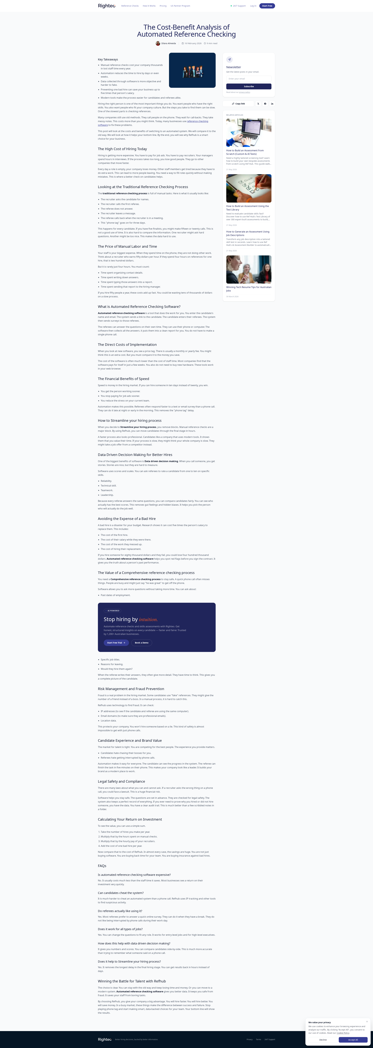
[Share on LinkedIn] (272, 104)
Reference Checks (130, 5)
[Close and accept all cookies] (367, 1021)
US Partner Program (180, 5)
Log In (253, 5)
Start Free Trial (114, 642)
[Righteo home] (107, 5)
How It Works (149, 5)
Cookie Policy (343, 1032)
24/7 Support (270, 1039)
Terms (258, 1039)
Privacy (250, 1039)
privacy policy (244, 92)
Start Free (267, 5)
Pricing (163, 5)
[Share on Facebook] (265, 104)
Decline (323, 1039)
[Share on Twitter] (258, 104)
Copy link (240, 103)
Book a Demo (141, 642)
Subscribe (249, 86)
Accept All (353, 1039)
